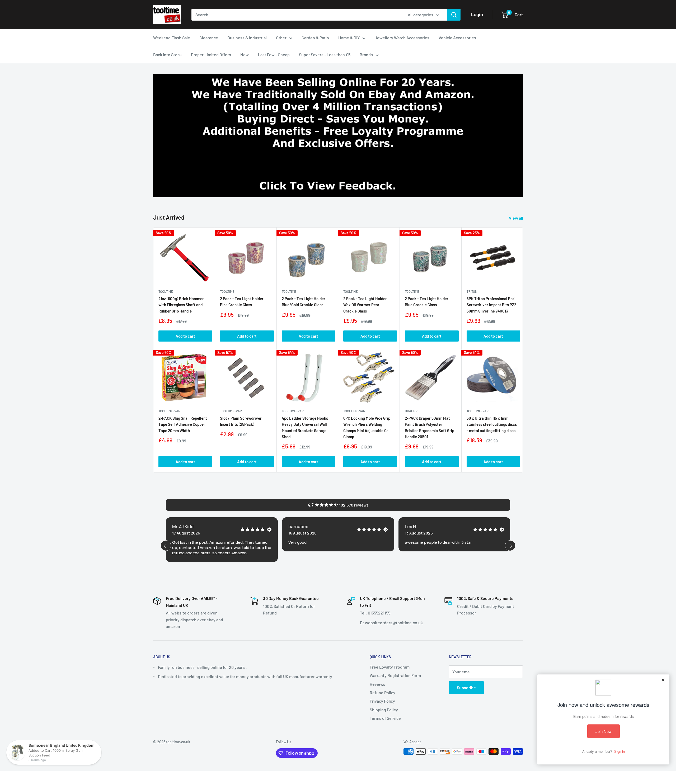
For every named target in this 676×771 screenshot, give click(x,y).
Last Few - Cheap (274, 54)
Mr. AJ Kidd (183, 526)
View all (516, 217)
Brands (366, 54)
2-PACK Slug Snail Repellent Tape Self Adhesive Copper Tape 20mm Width (182, 424)
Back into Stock (167, 54)
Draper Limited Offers (211, 54)
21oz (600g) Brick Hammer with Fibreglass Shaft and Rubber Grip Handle (181, 304)
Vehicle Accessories (457, 37)
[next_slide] (510, 545)
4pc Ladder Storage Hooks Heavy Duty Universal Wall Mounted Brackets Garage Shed (305, 427)
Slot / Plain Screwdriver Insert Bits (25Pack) (241, 421)
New (244, 54)
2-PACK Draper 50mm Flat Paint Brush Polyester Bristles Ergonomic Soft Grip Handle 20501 (429, 427)
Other (281, 37)
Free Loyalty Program (390, 666)
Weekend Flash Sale (171, 37)
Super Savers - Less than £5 (324, 54)
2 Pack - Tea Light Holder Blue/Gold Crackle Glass (303, 301)
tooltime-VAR (169, 411)
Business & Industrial (247, 37)
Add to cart (185, 336)
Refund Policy (382, 692)
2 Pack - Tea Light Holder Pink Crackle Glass (242, 301)
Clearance (208, 37)
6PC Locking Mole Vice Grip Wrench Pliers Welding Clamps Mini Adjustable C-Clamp (366, 427)
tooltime (227, 291)
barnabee (298, 526)
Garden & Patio (315, 37)
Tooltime (165, 291)
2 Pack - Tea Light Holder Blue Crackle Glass (426, 301)
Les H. (411, 526)
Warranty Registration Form (395, 675)
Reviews (377, 684)
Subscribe (466, 687)
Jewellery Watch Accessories (402, 37)
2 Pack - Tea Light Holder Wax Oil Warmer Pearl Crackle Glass (365, 304)
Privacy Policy (382, 700)
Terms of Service (385, 718)
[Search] (454, 15)
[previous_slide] (166, 545)
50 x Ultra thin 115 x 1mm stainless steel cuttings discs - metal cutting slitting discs (492, 424)
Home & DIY (349, 37)
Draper (411, 411)
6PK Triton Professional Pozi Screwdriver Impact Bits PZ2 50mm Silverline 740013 (491, 304)
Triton (472, 291)
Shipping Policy (384, 709)
